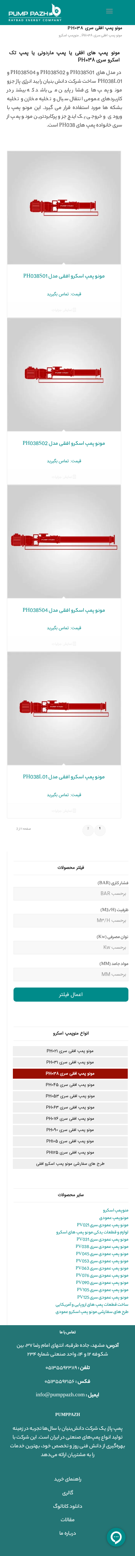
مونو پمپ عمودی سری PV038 (102, 1247)
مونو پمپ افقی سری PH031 (70, 1062)
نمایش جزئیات (62, 310)
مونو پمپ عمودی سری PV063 (102, 1268)
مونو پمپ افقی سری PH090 (70, 1130)
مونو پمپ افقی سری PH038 (95, 28)
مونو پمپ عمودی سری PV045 (102, 1254)
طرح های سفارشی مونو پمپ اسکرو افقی (70, 1163)
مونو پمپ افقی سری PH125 (70, 1152)
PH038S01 (82, 73)
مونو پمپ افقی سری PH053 (70, 1096)
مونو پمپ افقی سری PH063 (70, 1107)
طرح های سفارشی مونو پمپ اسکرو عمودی (92, 1312)
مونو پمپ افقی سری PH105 (70, 1141)
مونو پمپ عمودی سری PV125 (102, 1297)
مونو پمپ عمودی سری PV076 (102, 1275)
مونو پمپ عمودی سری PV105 (102, 1290)
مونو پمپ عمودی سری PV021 (102, 1225)
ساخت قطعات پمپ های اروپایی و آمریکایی (92, 1305)
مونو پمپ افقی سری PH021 (70, 1051)
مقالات (68, 1520)
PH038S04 (22, 73)
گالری (67, 1493)
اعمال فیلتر (71, 994)
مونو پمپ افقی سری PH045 (70, 1084)
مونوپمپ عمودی (113, 1218)
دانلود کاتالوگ (67, 1507)
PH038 (67, 126)
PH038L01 (110, 82)
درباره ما (67, 1534)
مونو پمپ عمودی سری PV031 (102, 1239)
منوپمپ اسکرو (69, 36)
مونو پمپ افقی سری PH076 (70, 1118)
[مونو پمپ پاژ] (55, 12)
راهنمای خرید (67, 1480)
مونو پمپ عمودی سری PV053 (102, 1261)
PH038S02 (52, 73)
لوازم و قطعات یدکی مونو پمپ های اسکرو (92, 1232)
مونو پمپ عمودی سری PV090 (102, 1283)
